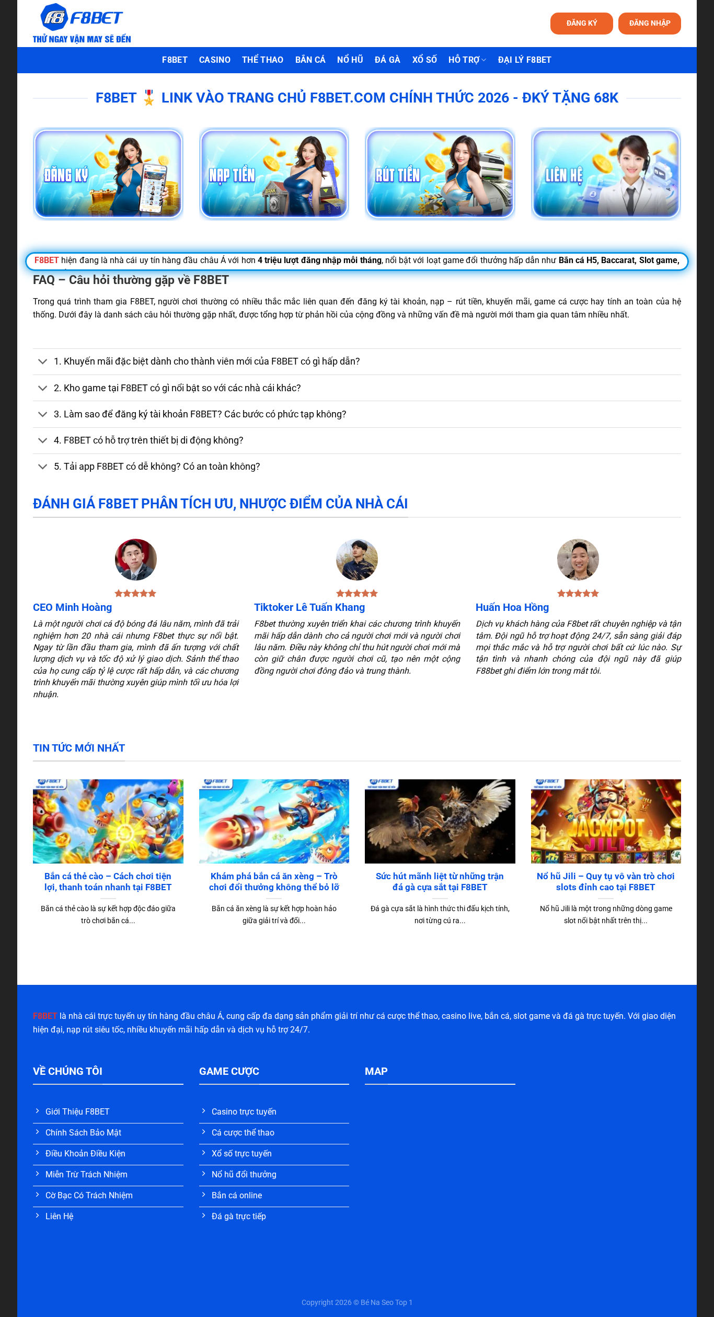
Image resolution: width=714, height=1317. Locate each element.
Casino (215, 60)
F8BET (175, 60)
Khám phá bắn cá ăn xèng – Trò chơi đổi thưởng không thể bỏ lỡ (274, 882)
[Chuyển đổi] (43, 362)
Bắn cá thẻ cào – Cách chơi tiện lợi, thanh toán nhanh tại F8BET (108, 882)
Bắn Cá (310, 60)
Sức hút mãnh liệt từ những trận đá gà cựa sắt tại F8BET (440, 882)
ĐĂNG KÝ (582, 23)
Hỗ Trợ (463, 60)
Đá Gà (388, 60)
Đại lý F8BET (525, 60)
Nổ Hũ (350, 60)
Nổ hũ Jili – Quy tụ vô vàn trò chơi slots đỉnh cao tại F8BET (606, 882)
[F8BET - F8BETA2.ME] (95, 23)
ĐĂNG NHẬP (650, 23)
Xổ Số (424, 60)
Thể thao (263, 60)
